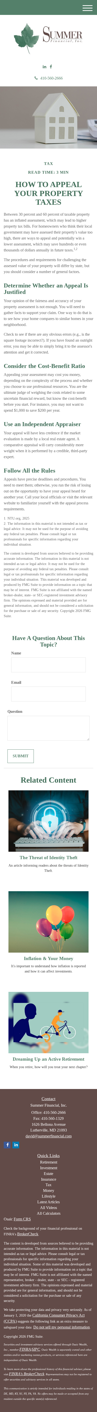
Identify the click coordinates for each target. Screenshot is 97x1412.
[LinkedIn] (44, 67)
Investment (48, 1168)
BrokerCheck (27, 1234)
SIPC (36, 1349)
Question (14, 711)
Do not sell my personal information (61, 1327)
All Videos (48, 1208)
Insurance (48, 1179)
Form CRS (22, 1219)
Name (16, 653)
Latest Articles (48, 1202)
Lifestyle (48, 1196)
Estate (48, 1173)
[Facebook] (51, 67)
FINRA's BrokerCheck (26, 1374)
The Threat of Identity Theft (48, 857)
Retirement (48, 1162)
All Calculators (48, 1213)
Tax (48, 1185)
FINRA (25, 1349)
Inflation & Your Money (48, 958)
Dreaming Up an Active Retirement (48, 1059)
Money (48, 1190)
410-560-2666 (51, 78)
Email (16, 682)
